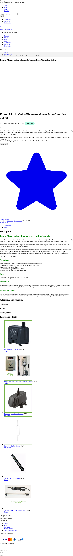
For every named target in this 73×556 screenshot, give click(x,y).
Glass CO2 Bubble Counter (12, 446)
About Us (7, 527)
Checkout (9, 29)
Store (5, 525)
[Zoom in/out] (1, 550)
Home (6, 523)
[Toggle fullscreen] (2, 550)
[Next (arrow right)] (2, 552)
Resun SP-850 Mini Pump (12, 349)
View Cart (3, 29)
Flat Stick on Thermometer (12, 478)
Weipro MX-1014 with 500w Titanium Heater (18, 382)
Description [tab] (7, 226)
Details (6, 351)
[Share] (4, 550)
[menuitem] (6, 6)
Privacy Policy (8, 529)
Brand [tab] (6, 227)
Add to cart (4, 144)
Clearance (10, 221)
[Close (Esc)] (6, 550)
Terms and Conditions (10, 530)
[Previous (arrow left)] (1, 552)
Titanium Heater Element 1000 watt (15, 510)
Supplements (18, 221)
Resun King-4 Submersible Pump (14, 414)
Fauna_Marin (4, 222)
